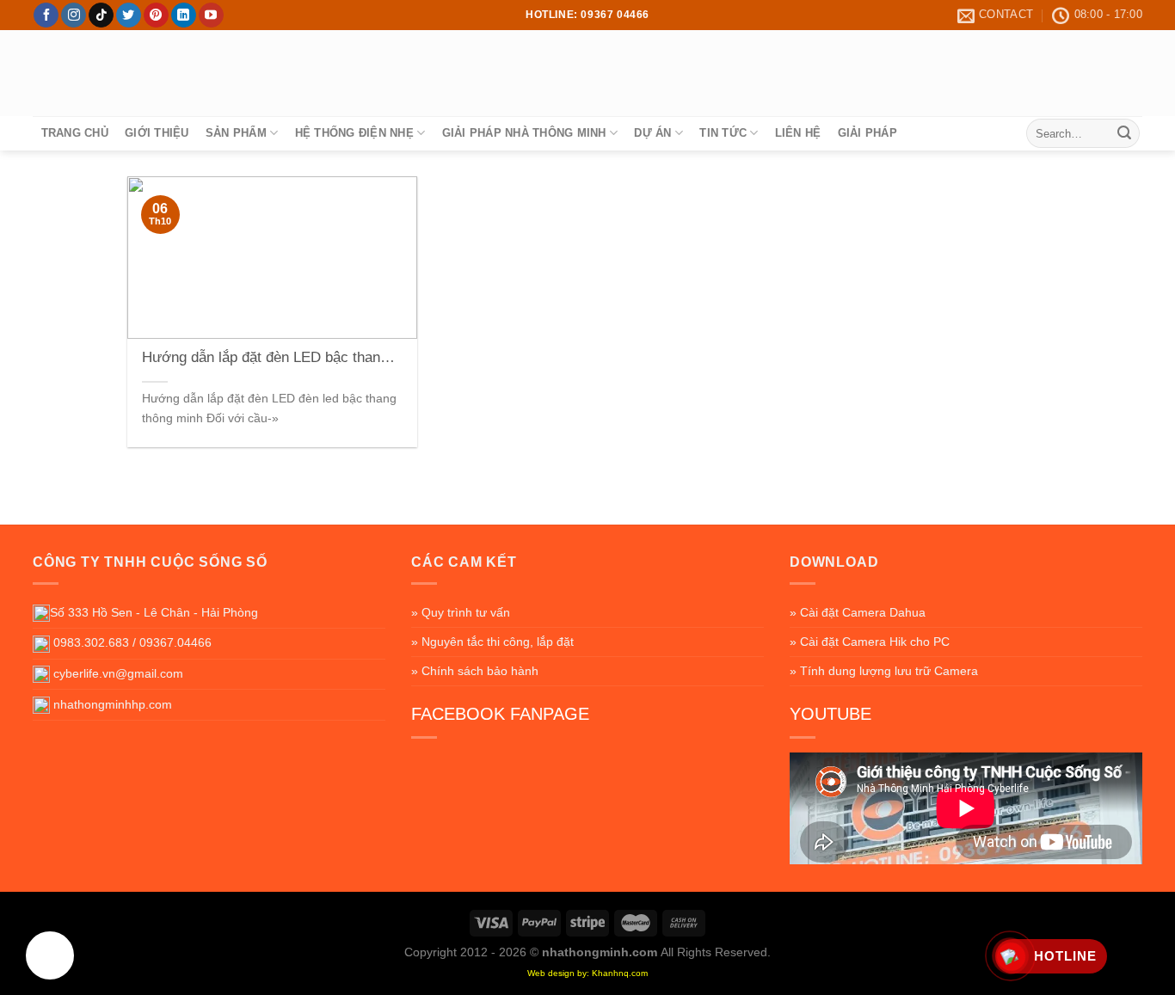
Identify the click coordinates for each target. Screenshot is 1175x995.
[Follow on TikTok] (101, 15)
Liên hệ (798, 132)
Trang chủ (74, 132)
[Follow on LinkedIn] (183, 15)
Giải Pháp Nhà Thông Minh (524, 132)
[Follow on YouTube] (211, 15)
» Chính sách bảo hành (474, 671)
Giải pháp (867, 132)
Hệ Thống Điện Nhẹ (354, 132)
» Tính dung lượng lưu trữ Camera (884, 671)
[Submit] (1124, 133)
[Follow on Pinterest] (156, 15)
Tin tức (723, 132)
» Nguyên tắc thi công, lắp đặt (492, 641)
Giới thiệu (157, 132)
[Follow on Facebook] (46, 15)
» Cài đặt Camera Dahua (858, 612)
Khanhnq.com (620, 973)
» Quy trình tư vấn (460, 612)
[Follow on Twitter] (128, 15)
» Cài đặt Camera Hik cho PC (870, 641)
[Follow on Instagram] (73, 15)
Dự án (652, 132)
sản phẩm (236, 132)
